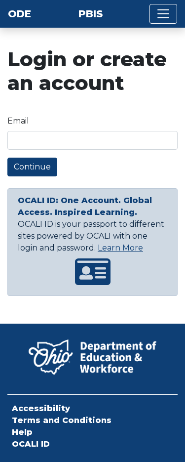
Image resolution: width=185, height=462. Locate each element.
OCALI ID (31, 444)
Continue (32, 166)
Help (22, 432)
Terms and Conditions (61, 420)
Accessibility (41, 408)
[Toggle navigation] (163, 14)
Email (18, 121)
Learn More (120, 247)
